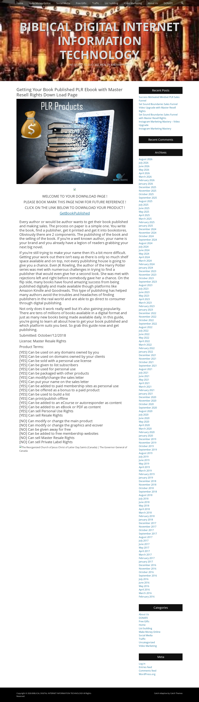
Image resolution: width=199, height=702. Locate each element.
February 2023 (147, 306)
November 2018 (147, 484)
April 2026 (144, 173)
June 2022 (144, 334)
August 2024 (145, 243)
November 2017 (147, 526)
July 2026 (143, 162)
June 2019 (144, 460)
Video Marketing (133, 3)
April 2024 (144, 257)
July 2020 (143, 414)
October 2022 (146, 320)
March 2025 (145, 218)
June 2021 (144, 376)
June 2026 (144, 166)
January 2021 (146, 393)
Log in (142, 663)
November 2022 (147, 316)
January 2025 (146, 225)
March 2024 (145, 260)
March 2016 (145, 593)
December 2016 (147, 565)
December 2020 (147, 397)
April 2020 (144, 425)
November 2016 (147, 568)
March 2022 (145, 344)
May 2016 (144, 586)
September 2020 (148, 407)
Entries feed (145, 667)
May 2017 (144, 547)
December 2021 (147, 355)
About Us (153, 3)
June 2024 (144, 250)
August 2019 (145, 453)
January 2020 (146, 435)
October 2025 (146, 194)
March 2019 (145, 470)
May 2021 (144, 379)
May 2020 (144, 421)
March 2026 (145, 176)
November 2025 (147, 190)
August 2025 (145, 201)
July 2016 (143, 579)
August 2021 (145, 369)
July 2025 (143, 204)
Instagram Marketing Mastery (155, 128)
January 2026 (146, 183)
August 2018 (145, 495)
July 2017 (143, 540)
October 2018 (146, 488)
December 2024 (147, 229)
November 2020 (147, 400)
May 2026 (144, 169)
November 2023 (147, 274)
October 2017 (146, 530)
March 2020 (145, 428)
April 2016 (144, 589)
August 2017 (145, 537)
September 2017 (148, 533)
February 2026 (147, 180)
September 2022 (148, 323)
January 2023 (146, 309)
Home (19, 3)
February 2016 (147, 596)
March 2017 (145, 554)
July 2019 (143, 456)
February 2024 (147, 264)
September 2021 (148, 365)
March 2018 (145, 512)
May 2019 (144, 463)
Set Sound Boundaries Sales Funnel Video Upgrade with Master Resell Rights (158, 107)
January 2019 (146, 477)
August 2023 (145, 285)
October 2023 (146, 278)
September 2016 (148, 575)
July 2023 (143, 288)
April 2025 (144, 215)
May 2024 (144, 253)
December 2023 (147, 271)
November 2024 (147, 232)
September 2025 (148, 197)
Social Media (63, 3)
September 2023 (148, 281)
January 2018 (146, 519)
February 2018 (147, 516)
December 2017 (147, 523)
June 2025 (144, 208)
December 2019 (147, 439)
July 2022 (143, 330)
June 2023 (144, 292)
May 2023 (144, 295)
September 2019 (148, 449)
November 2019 (147, 442)
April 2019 (144, 467)
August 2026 (145, 159)
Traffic (95, 3)
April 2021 (144, 383)
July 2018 (143, 498)
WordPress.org (147, 674)
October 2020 (146, 404)
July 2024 (143, 246)
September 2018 (148, 491)
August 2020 (145, 411)
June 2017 (144, 544)
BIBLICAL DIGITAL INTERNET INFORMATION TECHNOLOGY (99, 40)
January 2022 (146, 351)
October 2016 (146, 572)
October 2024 (146, 236)
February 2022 (147, 348)
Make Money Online (40, 3)
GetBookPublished (75, 213)
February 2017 (147, 558)
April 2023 (144, 299)
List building (111, 3)
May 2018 (144, 505)
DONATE (168, 3)
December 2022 (147, 313)
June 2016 (144, 582)
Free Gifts (81, 3)
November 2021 (147, 358)
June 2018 (144, 502)
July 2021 (143, 372)
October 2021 (146, 362)
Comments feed (147, 670)
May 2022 (144, 337)
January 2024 (146, 267)
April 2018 (144, 509)
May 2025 (144, 211)
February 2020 (147, 432)
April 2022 (144, 341)
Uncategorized (147, 642)
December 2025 (147, 187)
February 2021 (147, 390)
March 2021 (145, 386)
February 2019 (147, 474)
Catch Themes (176, 693)
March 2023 (145, 302)
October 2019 (146, 446)
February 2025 (147, 222)
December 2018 (147, 481)
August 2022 (145, 327)
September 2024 (148, 239)
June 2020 (144, 418)
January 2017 (146, 561)
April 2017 (144, 551)
